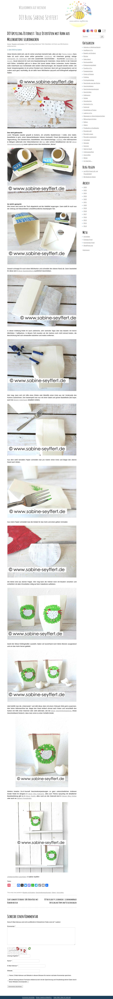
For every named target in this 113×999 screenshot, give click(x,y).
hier (43, 142)
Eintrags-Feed (88, 239)
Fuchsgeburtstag (89, 80)
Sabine (19, 49)
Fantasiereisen (88, 71)
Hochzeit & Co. (88, 104)
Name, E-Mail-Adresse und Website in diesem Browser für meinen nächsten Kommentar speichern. (40, 975)
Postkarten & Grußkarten (91, 128)
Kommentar (11, 926)
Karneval (86, 107)
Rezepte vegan (88, 134)
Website (9, 971)
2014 (85, 223)
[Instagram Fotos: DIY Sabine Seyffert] (91, 32)
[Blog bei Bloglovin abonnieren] (99, 32)
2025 (85, 190)
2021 (85, 202)
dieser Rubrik (30, 796)
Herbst (86, 98)
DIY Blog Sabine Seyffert (38, 17)
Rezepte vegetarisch (90, 137)
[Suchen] (102, 36)
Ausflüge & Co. (88, 50)
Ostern (54, 892)
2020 (85, 205)
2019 (85, 208)
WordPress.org (88, 245)
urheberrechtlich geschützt (16, 877)
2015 (85, 220)
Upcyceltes (60, 892)
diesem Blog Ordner (69, 796)
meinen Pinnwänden (24, 798)
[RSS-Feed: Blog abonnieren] (95, 32)
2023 (85, 196)
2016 (85, 217)
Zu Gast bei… (88, 161)
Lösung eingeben (13, 956)
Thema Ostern (67, 54)
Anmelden (87, 236)
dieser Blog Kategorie (36, 794)
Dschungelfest (88, 62)
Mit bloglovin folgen (90, 177)
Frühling (86, 77)
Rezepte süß (88, 131)
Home (9, 44)
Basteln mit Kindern (18, 44)
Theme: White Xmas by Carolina (62, 997)
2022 (85, 199)
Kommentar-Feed (89, 242)
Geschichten (87, 92)
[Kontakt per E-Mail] (104, 32)
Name (9, 961)
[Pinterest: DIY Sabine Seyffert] (84, 32)
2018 (85, 211)
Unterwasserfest (89, 152)
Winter (86, 158)
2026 (85, 187)
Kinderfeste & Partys (90, 110)
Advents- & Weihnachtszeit (92, 47)
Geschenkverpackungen (43, 892)
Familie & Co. (88, 68)
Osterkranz (48, 56)
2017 (85, 214)
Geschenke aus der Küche (92, 83)
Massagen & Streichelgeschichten (94, 116)
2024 (85, 193)
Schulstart (87, 140)
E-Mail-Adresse (12, 966)
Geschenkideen (88, 86)
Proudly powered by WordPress (44, 997)
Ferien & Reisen (89, 74)
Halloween (87, 95)
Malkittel (59, 140)
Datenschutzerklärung (28, 997)
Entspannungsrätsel (90, 65)
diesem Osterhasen (20, 400)
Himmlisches (88, 101)
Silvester (86, 143)
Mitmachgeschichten (90, 119)
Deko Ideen (87, 59)
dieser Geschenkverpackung (61, 711)
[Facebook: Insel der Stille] (88, 32)
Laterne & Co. (88, 113)
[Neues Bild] (29, 948)
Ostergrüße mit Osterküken (17, 59)
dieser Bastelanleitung (26, 271)
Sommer (86, 146)
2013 (85, 226)
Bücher (86, 56)
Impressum (86, 250)
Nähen (86, 122)
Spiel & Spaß (88, 149)
